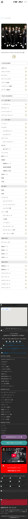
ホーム (2, 18)
